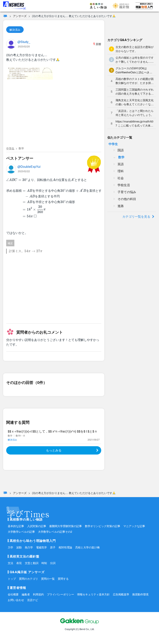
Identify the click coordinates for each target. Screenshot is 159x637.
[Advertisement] (53, 116)
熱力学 (29, 547)
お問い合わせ (16, 600)
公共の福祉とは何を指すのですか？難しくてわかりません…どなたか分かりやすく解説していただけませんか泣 (135, 60)
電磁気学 (41, 547)
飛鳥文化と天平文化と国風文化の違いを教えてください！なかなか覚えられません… (135, 102)
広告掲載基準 (121, 594)
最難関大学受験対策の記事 (65, 526)
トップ (12, 578)
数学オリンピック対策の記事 (102, 526)
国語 (121, 150)
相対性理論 (65, 547)
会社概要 (13, 594)
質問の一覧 (48, 578)
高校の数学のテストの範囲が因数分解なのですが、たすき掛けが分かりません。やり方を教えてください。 (135, 81)
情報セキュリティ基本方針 (93, 594)
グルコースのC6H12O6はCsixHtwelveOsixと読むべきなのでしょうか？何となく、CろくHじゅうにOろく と (134, 70)
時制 (44, 563)
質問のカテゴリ (28, 578)
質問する (63, 578)
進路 (121, 206)
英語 (121, 164)
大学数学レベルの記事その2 (55, 531)
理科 (121, 171)
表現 (19, 563)
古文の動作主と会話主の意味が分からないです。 (135, 49)
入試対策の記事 (36, 526)
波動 (19, 547)
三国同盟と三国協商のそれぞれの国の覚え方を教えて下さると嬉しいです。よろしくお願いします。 (135, 91)
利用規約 (38, 594)
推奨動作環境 (140, 594)
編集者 (26, 594)
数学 (21, 148)
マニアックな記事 (134, 526)
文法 (10, 563)
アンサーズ (20, 16)
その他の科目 (127, 199)
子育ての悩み (127, 192)
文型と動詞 (31, 563)
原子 (52, 547)
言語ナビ (32, 600)
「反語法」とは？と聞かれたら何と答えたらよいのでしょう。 (135, 113)
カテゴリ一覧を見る (136, 216)
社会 (121, 178)
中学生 (10, 148)
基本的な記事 (16, 526)
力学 (10, 547)
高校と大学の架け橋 (87, 547)
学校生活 (124, 185)
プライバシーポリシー (60, 594)
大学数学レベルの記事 (21, 531)
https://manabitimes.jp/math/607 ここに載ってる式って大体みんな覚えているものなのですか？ (134, 123)
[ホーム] (5, 16)
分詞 (52, 563)
